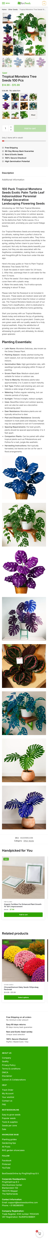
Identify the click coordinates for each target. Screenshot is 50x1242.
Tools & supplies (10, 1122)
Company (6, 1058)
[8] (15, 115)
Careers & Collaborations (14, 1079)
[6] (33, 106)
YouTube (6, 1167)
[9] (24, 115)
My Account (7, 1093)
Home (4, 9)
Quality (5, 1061)
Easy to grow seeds (11, 1114)
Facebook (6, 1160)
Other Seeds (13, 9)
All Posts (6, 1146)
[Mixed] (33, 115)
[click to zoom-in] (24, 34)
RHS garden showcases (13, 1150)
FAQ (4, 1104)
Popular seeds (9, 1118)
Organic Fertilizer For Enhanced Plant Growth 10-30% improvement (22, 905)
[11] (24, 97)
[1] (6, 97)
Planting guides (9, 1139)
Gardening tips (9, 1143)
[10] (15, 97)
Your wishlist (8, 1097)
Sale (4, 1129)
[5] (24, 106)
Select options (23, 997)
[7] (6, 115)
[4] (15, 106)
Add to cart (30, 128)
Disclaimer (7, 1076)
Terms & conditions (11, 1068)
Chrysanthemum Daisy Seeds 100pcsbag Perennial (21, 988)
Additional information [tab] (13, 179)
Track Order (7, 1090)
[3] (6, 106)
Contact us (7, 1100)
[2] (33, 97)
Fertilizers (8, 901)
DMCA (5, 1072)
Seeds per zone (9, 1125)
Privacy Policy (8, 1065)
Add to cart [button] (23, 915)
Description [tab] (8, 173)
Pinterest (6, 1164)
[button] (11, 127)
